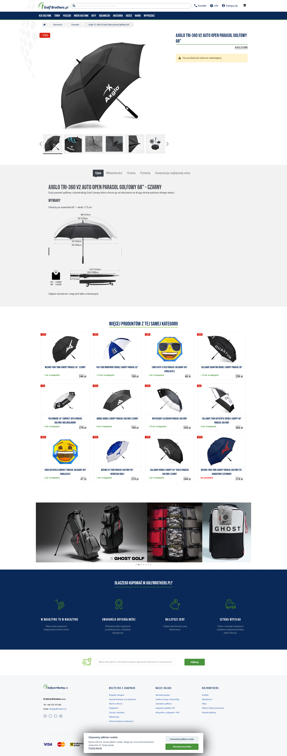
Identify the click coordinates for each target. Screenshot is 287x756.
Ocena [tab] (131, 173)
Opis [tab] (98, 173)
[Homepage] (53, 5)
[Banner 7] (150, 564)
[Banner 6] (148, 564)
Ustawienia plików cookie (182, 739)
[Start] (45, 24)
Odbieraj (195, 662)
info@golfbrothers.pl (57, 709)
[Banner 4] (143, 564)
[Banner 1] (136, 564)
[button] (43, 86)
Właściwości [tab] (114, 173)
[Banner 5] (146, 564)
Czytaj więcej (95, 748)
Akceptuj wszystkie (182, 746)
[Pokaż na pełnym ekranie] (43, 44)
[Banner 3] (141, 564)
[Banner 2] (138, 564)
